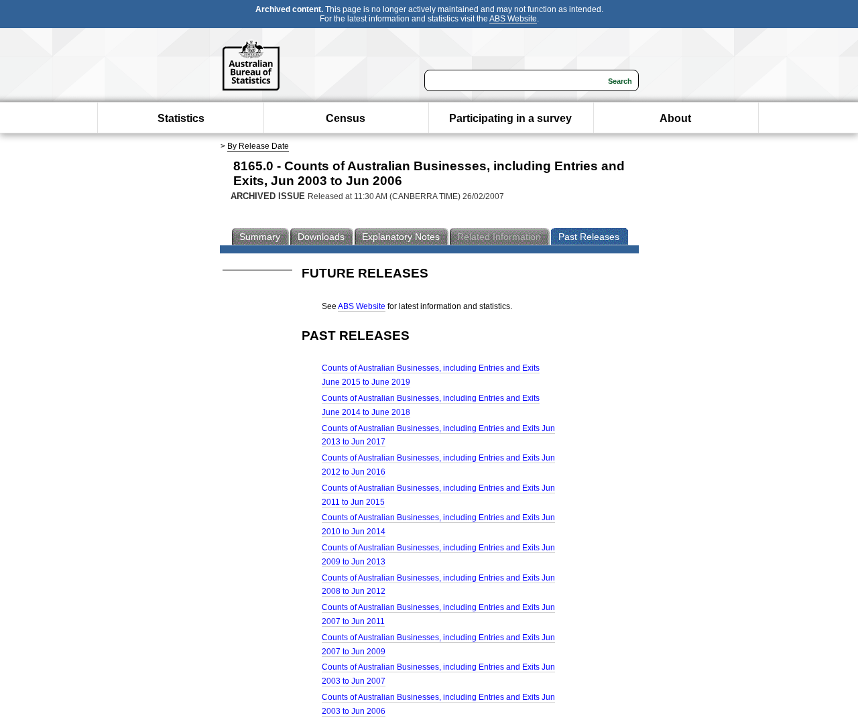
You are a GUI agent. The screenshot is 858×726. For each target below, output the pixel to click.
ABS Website (513, 18)
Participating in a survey (510, 118)
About (675, 118)
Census (345, 118)
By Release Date (258, 146)
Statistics (181, 118)
